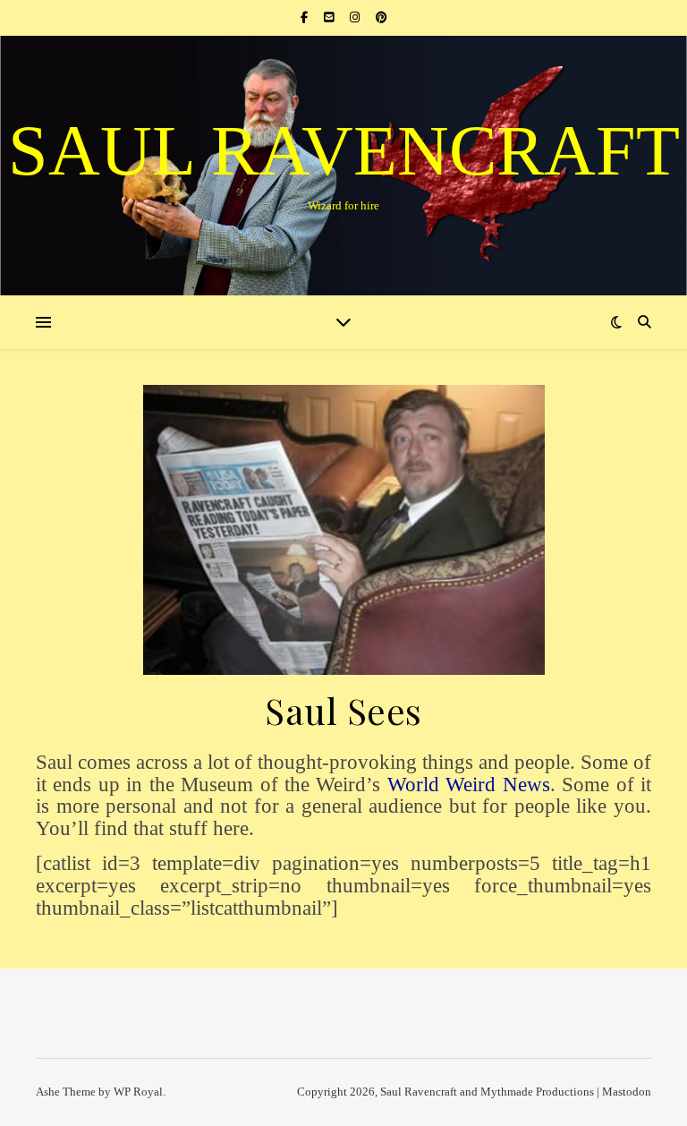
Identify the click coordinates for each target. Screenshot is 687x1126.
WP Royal (138, 1091)
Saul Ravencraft (344, 150)
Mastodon (626, 1091)
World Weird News (468, 784)
